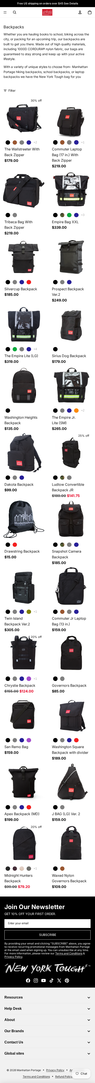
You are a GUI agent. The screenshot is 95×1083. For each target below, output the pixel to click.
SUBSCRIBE (47, 935)
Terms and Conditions (36, 1076)
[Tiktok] (51, 980)
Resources (13, 997)
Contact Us (13, 1042)
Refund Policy (63, 1076)
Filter (11, 90)
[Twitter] (59, 980)
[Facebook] (28, 980)
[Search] (14, 12)
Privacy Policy (55, 1070)
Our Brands (14, 1031)
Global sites (14, 1053)
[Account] (80, 12)
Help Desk (13, 1008)
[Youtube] (43, 980)
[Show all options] (35, 142)
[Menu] (5, 12)
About (9, 1020)
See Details (71, 3)
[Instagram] (35, 980)
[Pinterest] (67, 980)
